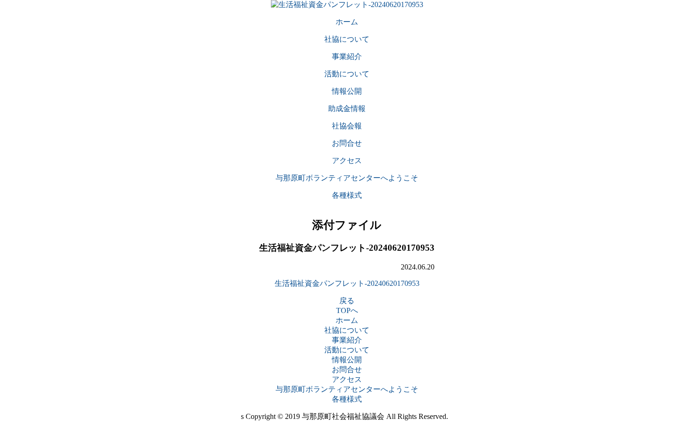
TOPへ (347, 310)
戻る (346, 301)
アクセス (347, 379)
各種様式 (347, 399)
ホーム (347, 320)
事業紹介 (347, 340)
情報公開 (347, 360)
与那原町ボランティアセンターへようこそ (347, 389)
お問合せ (347, 369)
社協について (346, 330)
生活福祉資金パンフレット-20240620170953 (347, 283)
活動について (346, 350)
